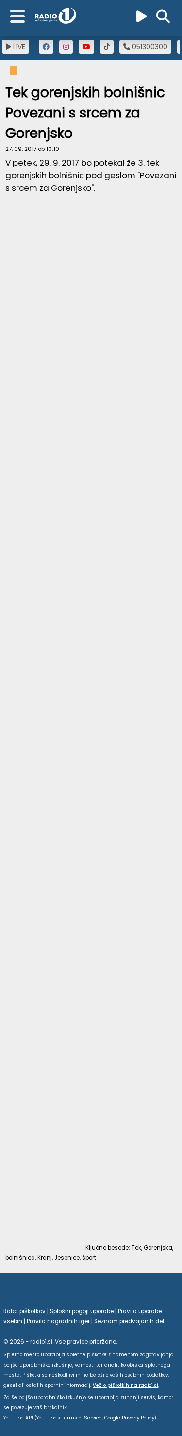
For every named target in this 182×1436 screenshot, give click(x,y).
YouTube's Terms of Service (69, 1418)
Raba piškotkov (24, 1311)
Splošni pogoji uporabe (82, 1311)
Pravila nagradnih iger (58, 1321)
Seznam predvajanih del (129, 1321)
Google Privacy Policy (129, 1418)
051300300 (148, 46)
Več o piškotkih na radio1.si (125, 1385)
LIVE (18, 46)
